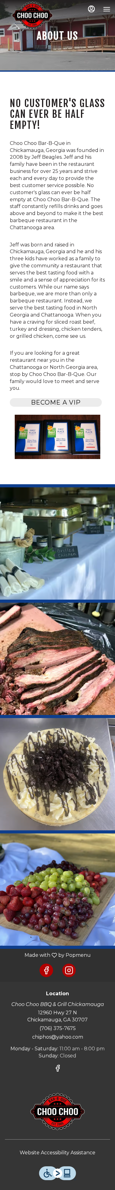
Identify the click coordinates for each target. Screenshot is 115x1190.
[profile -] (91, 9)
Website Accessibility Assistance (57, 1153)
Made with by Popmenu (48, 955)
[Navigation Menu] (106, 9)
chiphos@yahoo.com (57, 1037)
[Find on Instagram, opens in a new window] (69, 970)
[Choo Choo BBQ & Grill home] (32, 15)
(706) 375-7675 (58, 1028)
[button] (57, 543)
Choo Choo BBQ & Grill (57, 1111)
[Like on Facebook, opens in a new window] (46, 970)
